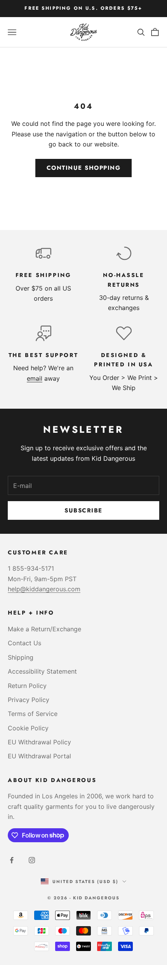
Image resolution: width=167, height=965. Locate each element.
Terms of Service (32, 714)
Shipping (20, 657)
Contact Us (24, 643)
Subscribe (83, 510)
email (34, 378)
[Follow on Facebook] (12, 860)
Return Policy (27, 686)
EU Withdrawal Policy (39, 742)
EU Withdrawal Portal (39, 756)
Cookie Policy (28, 728)
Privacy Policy (28, 700)
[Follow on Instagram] (32, 860)
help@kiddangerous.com (44, 589)
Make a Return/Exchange (44, 629)
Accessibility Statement (42, 671)
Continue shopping (84, 168)
